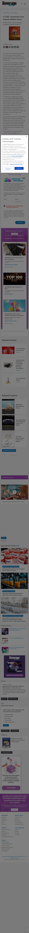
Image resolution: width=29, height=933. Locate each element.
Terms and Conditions (17, 156)
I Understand (19, 168)
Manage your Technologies (8, 169)
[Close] (26, 136)
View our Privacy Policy (16, 164)
